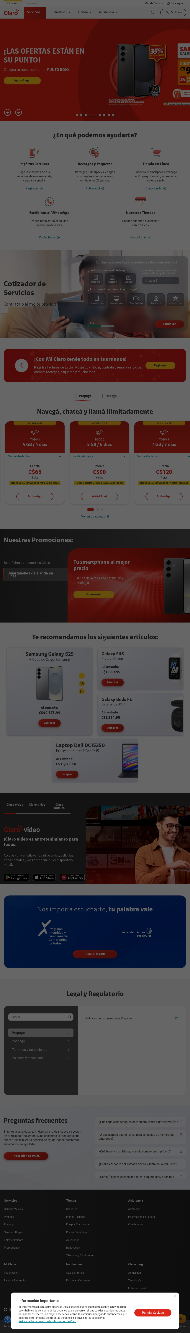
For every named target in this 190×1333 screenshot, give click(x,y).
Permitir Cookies (153, 1312)
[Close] (175, 1296)
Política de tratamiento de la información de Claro (47, 1321)
